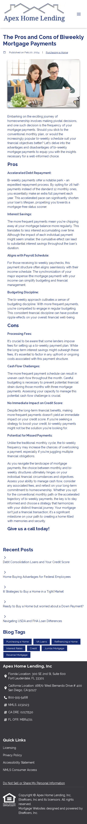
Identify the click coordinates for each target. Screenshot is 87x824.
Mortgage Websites (32, 808)
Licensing (9, 747)
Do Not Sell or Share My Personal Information (34, 783)
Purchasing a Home (57, 52)
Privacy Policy (12, 755)
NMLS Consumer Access (20, 770)
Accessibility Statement (18, 762)
